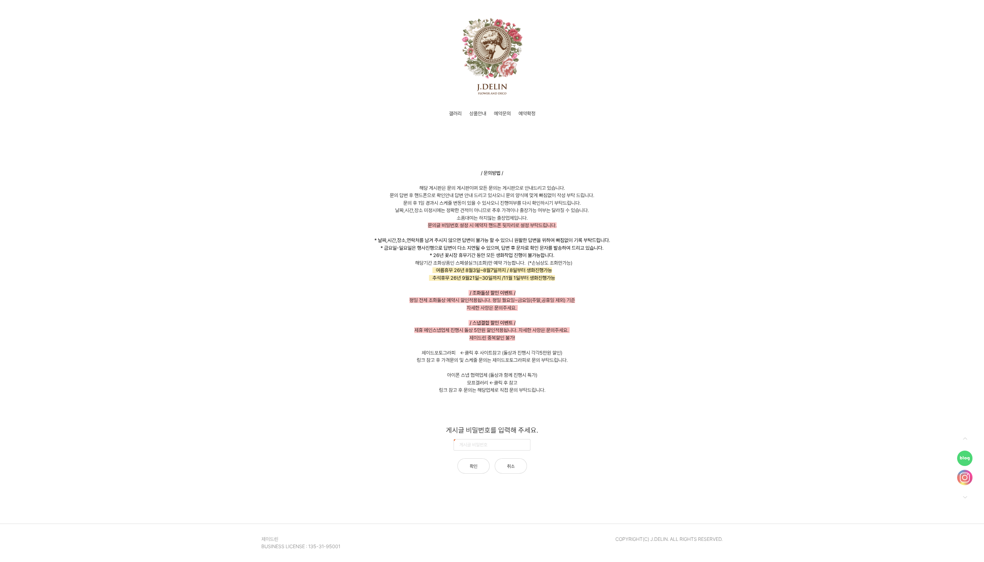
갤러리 (455, 113)
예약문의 (502, 113)
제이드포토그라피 (438, 353)
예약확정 (527, 113)
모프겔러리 (477, 383)
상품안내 (477, 113)
